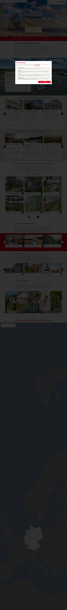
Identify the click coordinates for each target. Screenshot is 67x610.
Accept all (47, 81)
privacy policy (37, 65)
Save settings (41, 81)
